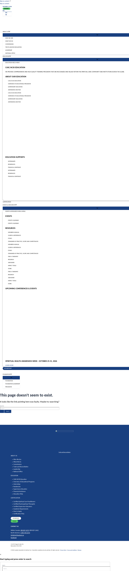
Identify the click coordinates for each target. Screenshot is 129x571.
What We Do (17, 462)
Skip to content (4, 1)
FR (6, 15)
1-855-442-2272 (25, 533)
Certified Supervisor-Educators (22, 506)
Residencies (17, 486)
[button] (9, 31)
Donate (6, 8)
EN (3, 10)
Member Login (7, 6)
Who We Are (17, 459)
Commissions (17, 464)
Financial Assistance (19, 491)
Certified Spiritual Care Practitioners (24, 501)
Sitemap (79, 550)
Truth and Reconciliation (64, 452)
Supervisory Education (20, 489)
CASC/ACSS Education (20, 479)
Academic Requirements (20, 509)
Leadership (16, 469)
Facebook (14, 538)
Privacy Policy (63, 550)
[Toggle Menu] (11, 377)
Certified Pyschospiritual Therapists (24, 504)
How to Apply (17, 511)
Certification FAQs (18, 514)
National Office (18, 471)
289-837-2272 (25, 530)
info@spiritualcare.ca (17, 535)
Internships (16, 484)
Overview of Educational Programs (24, 482)
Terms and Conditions (72, 550)
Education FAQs (18, 494)
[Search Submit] (2, 411)
